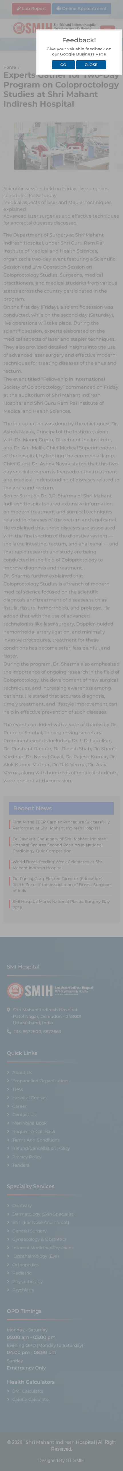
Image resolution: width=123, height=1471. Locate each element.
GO (63, 64)
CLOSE (91, 64)
